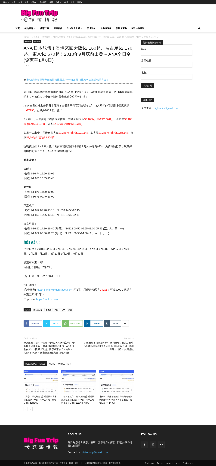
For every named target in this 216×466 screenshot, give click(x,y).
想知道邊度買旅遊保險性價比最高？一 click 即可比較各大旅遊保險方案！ (68, 79)
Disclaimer (149, 463)
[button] (199, 28)
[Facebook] (144, 445)
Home (26, 37)
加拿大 (58, 2)
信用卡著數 (121, 28)
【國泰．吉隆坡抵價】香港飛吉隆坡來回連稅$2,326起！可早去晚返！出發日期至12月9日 (115, 399)
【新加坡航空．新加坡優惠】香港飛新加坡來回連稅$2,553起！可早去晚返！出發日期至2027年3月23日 (77, 399)
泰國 (26, 2)
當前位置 (146, 60)
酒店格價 (57, 28)
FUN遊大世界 (73, 28)
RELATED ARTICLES (35, 363)
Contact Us (187, 463)
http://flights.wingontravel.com (54, 289)
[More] (125, 323)
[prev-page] (26, 409)
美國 (51, 2)
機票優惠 (46, 37)
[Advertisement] (124, 16)
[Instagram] (153, 445)
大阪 (56, 310)
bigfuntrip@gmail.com (166, 108)
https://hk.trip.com (47, 299)
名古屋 (48, 310)
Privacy (160, 463)
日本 (5, 2)
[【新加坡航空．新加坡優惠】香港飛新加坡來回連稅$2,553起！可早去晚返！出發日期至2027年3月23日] (78, 382)
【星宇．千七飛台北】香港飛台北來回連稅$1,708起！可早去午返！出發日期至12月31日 (40, 399)
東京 (70, 310)
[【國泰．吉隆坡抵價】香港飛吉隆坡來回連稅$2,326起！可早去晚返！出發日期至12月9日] (116, 382)
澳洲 (72, 2)
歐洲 (66, 2)
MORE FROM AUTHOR (60, 363)
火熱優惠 (28, 28)
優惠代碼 (44, 28)
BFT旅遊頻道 (137, 28)
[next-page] (31, 409)
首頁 (17, 28)
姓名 (143, 48)
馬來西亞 (43, 2)
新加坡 (34, 2)
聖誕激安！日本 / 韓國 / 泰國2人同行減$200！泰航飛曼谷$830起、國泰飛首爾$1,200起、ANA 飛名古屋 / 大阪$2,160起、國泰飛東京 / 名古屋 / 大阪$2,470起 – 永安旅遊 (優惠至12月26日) (49, 347)
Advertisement (173, 463)
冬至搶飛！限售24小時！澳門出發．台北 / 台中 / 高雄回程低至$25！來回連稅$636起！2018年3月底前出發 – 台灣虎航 (109, 346)
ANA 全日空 (37, 310)
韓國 (13, 2)
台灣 (20, 2)
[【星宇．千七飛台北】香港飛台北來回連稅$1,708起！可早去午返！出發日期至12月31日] (41, 382)
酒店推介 (91, 28)
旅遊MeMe (105, 28)
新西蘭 (79, 2)
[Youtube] (161, 445)
